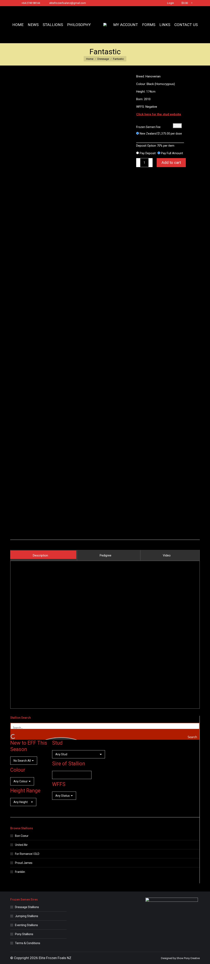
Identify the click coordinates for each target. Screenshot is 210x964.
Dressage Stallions (27, 907)
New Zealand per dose (161, 133)
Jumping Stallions (26, 916)
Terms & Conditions (27, 943)
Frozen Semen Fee (148, 127)
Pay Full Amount (172, 153)
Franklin (20, 871)
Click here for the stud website (158, 114)
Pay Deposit (148, 153)
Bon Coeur (22, 835)
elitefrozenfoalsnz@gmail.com (67, 3)
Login (170, 3)
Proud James (23, 862)
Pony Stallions (24, 934)
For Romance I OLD (27, 853)
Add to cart (171, 162)
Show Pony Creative (188, 958)
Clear (177, 126)
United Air (21, 844)
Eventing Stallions (26, 925)
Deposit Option (155, 145)
